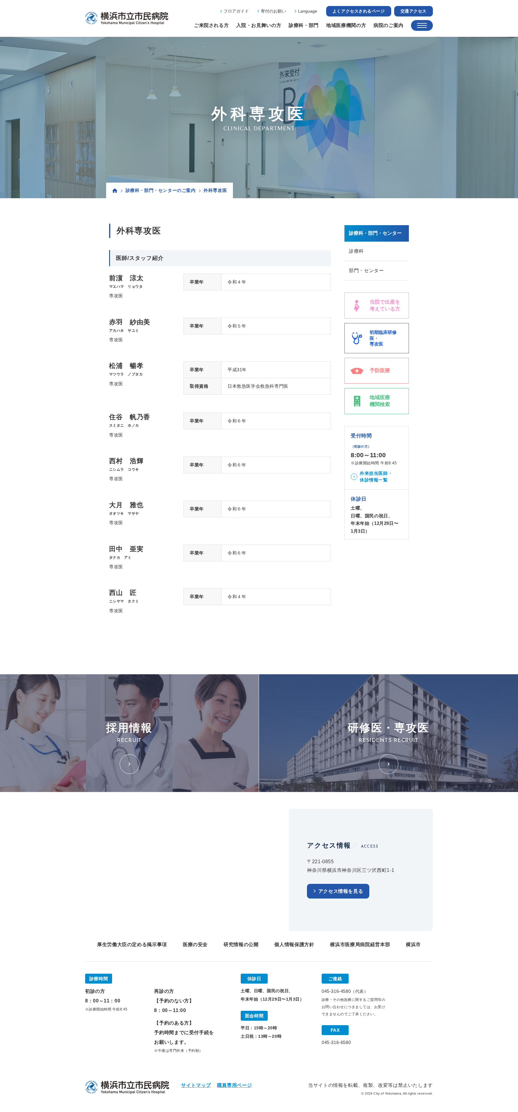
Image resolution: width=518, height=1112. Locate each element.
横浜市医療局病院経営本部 (360, 944)
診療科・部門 (304, 25)
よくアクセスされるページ (358, 11)
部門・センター (366, 270)
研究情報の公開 (241, 944)
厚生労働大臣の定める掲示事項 (132, 944)
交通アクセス (413, 11)
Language (307, 11)
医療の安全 (195, 944)
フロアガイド (236, 11)
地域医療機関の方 (346, 25)
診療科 (356, 251)
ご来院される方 (211, 25)
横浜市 (413, 944)
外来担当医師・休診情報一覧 (376, 477)
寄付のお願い (273, 11)
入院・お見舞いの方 (258, 25)
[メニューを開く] (422, 25)
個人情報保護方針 (294, 944)
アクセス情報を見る (340, 891)
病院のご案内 (388, 25)
